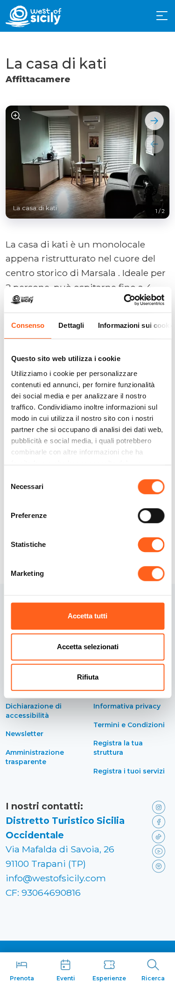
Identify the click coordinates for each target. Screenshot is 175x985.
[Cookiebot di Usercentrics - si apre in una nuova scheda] (124, 300)
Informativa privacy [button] (127, 706)
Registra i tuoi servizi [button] (129, 771)
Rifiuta (87, 677)
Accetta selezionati (88, 647)
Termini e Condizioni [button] (129, 725)
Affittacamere (38, 79)
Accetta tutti (87, 616)
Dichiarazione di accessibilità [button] (34, 711)
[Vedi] (16, 116)
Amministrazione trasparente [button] (35, 757)
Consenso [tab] (27, 325)
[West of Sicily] (34, 16)
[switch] (151, 515)
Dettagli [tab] (71, 325)
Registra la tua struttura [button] (118, 748)
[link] (159, 806)
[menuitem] (161, 15)
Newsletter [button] (24, 734)
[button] (161, 15)
